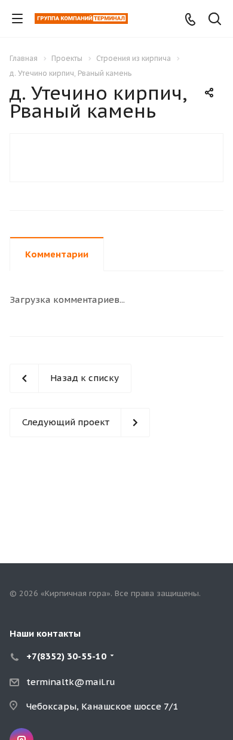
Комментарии (56, 254)
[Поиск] (215, 20)
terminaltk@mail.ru (70, 681)
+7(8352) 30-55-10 (66, 656)
